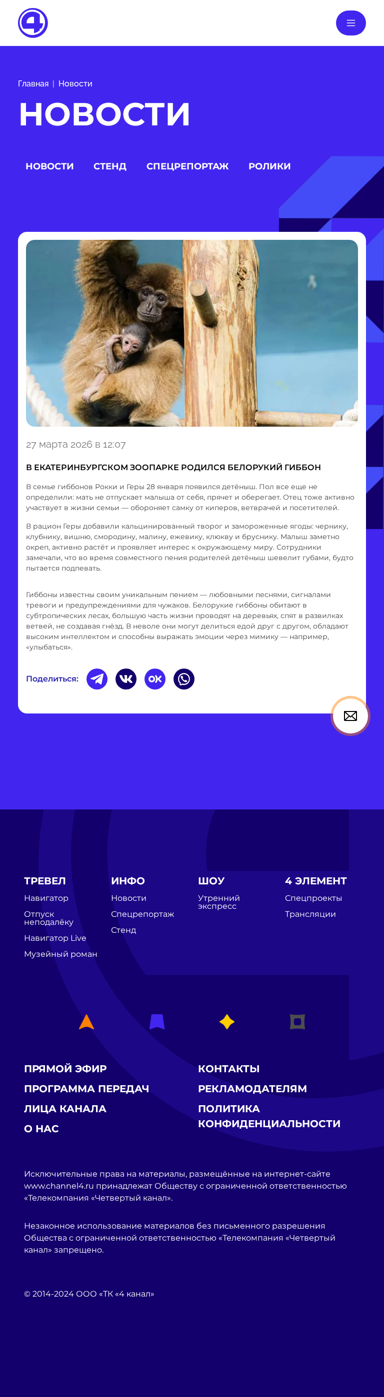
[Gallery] (192, 333)
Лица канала (65, 1109)
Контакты (229, 1069)
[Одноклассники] (155, 679)
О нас (41, 1129)
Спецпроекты (313, 898)
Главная (33, 83)
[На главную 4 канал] (33, 22)
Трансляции (310, 914)
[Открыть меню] (351, 22)
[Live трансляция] (46, 1350)
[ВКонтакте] (126, 679)
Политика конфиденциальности (269, 1116)
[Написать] (350, 715)
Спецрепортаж (187, 166)
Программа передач (87, 1089)
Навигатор (46, 898)
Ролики (269, 166)
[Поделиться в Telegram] (97, 679)
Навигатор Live (55, 938)
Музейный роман (61, 954)
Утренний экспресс (219, 902)
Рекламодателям (252, 1089)
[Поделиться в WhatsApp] (184, 679)
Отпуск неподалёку (49, 918)
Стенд (110, 166)
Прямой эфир (65, 1069)
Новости (75, 83)
